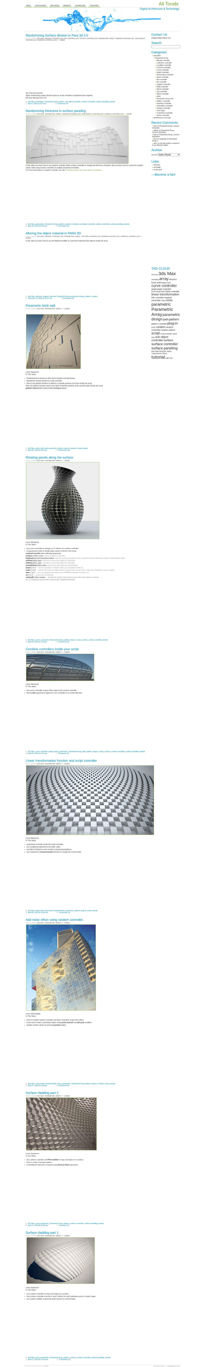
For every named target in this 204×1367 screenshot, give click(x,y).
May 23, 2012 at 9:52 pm (37, 226)
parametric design (77, 296)
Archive (154, 155)
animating (155, 279)
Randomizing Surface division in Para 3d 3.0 (57, 35)
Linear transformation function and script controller (61, 760)
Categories (40, 6)
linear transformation (56, 910)
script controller (166, 334)
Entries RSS (159, 1366)
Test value (161, 110)
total (156, 351)
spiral (175, 334)
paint (158, 96)
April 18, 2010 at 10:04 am (38, 912)
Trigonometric (156, 353)
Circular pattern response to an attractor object (165, 144)
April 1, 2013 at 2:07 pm (37, 103)
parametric (40, 102)
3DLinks (157, 165)
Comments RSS (173, 1366)
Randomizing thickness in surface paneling (56, 111)
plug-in (66, 448)
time (153, 351)
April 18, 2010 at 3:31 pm (37, 753)
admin (62, 40)
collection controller (164, 63)
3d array (154, 274)
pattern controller (159, 324)
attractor (39, 296)
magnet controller (54, 38)
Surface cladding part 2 (42, 1093)
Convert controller (164, 67)
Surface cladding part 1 (42, 1232)
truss (165, 353)
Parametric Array (106, 38)
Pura (46, 1366)
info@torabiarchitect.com (161, 38)
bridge (163, 283)
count (168, 283)
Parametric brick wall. (41, 305)
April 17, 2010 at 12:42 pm (38, 1359)
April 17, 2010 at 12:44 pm (38, 1225)
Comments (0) (62, 103)
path (84, 751)
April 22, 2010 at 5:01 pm (37, 450)
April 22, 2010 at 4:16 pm (37, 642)
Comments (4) (63, 642)
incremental (155, 292)
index (163, 292)
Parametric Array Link (165, 99)
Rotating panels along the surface (49, 457)
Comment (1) (64, 1225)
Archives (54, 6)
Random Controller (125, 38)
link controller (162, 79)
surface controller (47, 40)
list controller (162, 82)
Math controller (162, 87)
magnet (46, 296)
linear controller (163, 77)
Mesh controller (163, 89)
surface (95, 296)
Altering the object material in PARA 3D (53, 233)
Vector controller (163, 115)
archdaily (157, 167)
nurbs (38, 640)
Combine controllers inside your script (52, 649)
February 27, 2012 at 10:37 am (40, 298)
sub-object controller (92, 114)
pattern (61, 102)
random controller (71, 224)
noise (59, 1084)
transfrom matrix (165, 351)
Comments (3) (64, 1359)
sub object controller (72, 102)
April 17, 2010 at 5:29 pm (37, 1085)
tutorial (112, 102)
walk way (169, 358)
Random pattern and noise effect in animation (84, 170)
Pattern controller (90, 236)
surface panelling (102, 102)
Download (80, 6)
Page (28, 6)
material (53, 296)
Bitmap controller (163, 60)
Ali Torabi (168, 3)
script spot (158, 170)
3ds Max (31, 102)
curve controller (41, 751)
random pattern (168, 330)
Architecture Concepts (162, 118)
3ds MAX (40, 38)
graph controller (163, 72)
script (79, 448)
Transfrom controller (165, 113)
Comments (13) (64, 450)
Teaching (94, 6)
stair (153, 337)
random (73, 448)
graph (50, 751)
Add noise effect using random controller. (55, 919)
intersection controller (165, 75)
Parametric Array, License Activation (163, 131)
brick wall (44, 448)
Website (67, 6)
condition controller (164, 65)
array (38, 448)
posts (153, 327)
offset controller (88, 38)
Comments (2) (63, 753)
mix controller (71, 38)
